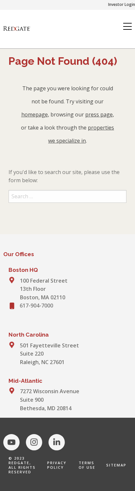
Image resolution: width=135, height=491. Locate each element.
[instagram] (34, 442)
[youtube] (11, 442)
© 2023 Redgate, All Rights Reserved (22, 465)
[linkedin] (56, 442)
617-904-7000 (36, 305)
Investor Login (121, 4)
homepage (34, 114)
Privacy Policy (57, 465)
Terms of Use (87, 465)
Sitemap (116, 465)
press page (99, 114)
